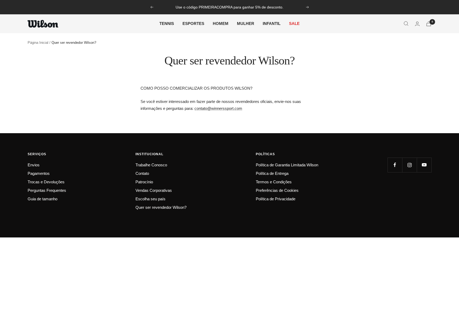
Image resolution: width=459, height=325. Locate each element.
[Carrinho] (428, 23)
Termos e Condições (274, 182)
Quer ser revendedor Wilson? (160, 207)
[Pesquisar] (406, 23)
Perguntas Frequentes (47, 190)
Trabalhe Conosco (151, 165)
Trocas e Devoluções (46, 182)
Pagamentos (39, 173)
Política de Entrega (272, 173)
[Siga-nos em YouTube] (424, 165)
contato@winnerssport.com (218, 108)
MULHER (245, 23)
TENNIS (166, 23)
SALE (294, 23)
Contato (142, 173)
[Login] (417, 23)
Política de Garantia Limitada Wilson (287, 165)
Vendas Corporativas (153, 190)
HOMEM (220, 23)
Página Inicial (38, 43)
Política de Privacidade (275, 199)
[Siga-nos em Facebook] (395, 165)
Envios (34, 165)
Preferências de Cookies (277, 190)
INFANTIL (271, 23)
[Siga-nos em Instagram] (409, 165)
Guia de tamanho (42, 199)
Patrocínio (144, 182)
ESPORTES (193, 23)
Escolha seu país (150, 199)
